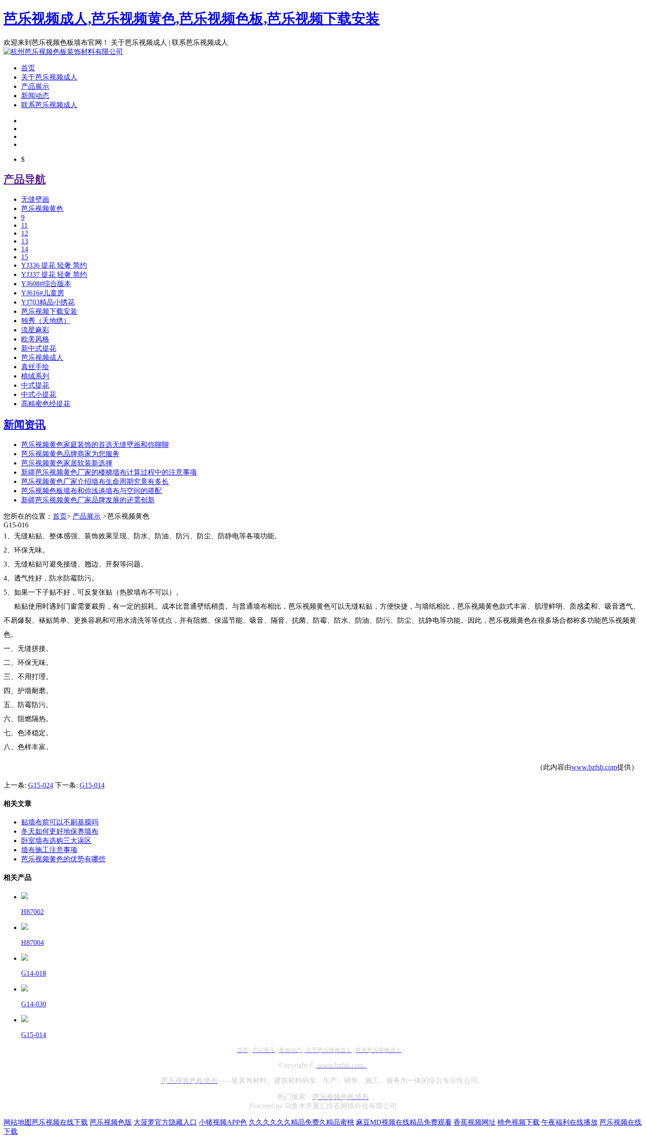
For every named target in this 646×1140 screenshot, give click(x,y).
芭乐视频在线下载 (60, 1122)
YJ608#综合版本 (46, 283)
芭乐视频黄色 (42, 208)
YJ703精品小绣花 (48, 302)
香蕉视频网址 (475, 1122)
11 (24, 225)
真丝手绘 (35, 366)
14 (24, 249)
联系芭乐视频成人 (49, 105)
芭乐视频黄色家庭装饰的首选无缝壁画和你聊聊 (95, 444)
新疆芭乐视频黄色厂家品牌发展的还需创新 (88, 500)
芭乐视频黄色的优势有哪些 (63, 859)
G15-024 (40, 785)
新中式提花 (38, 348)
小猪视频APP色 (223, 1122)
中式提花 (35, 385)
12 (24, 233)
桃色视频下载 (518, 1122)
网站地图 (18, 1122)
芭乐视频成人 (42, 357)
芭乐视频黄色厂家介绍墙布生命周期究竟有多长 (95, 481)
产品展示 (35, 86)
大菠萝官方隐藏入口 (165, 1122)
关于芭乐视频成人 (49, 77)
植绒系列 (35, 376)
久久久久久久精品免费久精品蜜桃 (301, 1122)
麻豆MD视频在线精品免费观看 (404, 1122)
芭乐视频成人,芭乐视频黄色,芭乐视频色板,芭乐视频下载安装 (192, 18)
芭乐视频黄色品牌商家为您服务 (70, 453)
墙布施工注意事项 (49, 849)
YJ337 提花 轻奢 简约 (54, 274)
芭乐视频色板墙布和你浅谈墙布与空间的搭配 (91, 490)
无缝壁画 (35, 199)
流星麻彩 (35, 330)
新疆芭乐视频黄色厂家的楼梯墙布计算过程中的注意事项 (109, 472)
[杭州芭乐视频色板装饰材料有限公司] (63, 51)
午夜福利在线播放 (569, 1122)
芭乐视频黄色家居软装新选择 (67, 463)
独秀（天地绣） (45, 320)
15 (24, 257)
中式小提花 (38, 394)
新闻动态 (35, 95)
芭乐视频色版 (111, 1122)
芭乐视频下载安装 (49, 311)
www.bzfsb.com (594, 767)
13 (24, 241)
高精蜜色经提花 (45, 403)
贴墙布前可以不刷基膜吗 (59, 822)
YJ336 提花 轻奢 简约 (54, 265)
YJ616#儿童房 (42, 293)
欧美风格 (35, 339)
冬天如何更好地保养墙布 (59, 831)
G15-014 (92, 785)
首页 (28, 68)
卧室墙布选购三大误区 (56, 840)
